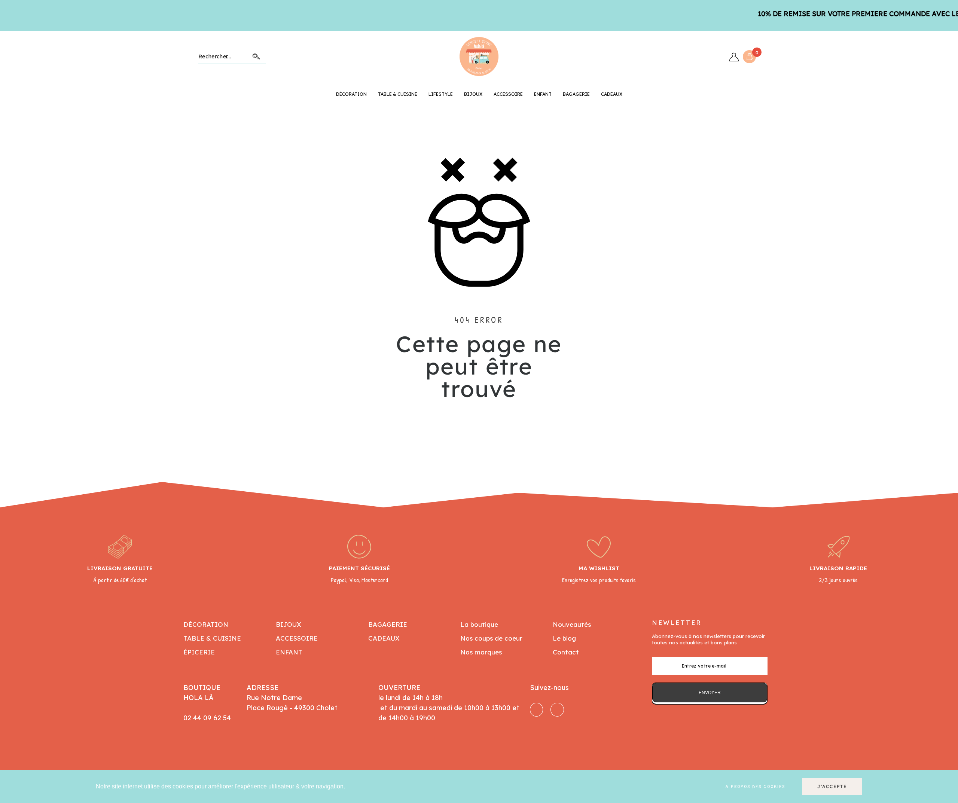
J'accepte (832, 786)
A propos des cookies (755, 786)
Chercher (256, 56)
